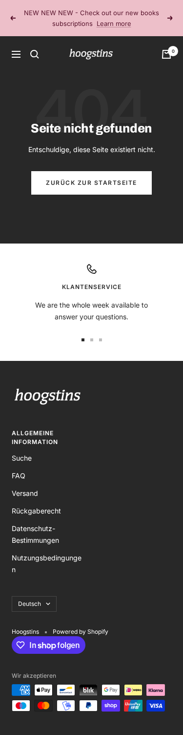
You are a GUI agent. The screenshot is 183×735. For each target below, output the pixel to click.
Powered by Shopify (80, 631)
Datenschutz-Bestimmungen (35, 534)
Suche (22, 458)
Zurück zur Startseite (91, 182)
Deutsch (29, 603)
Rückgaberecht (36, 511)
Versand (25, 493)
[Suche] (34, 54)
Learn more (114, 23)
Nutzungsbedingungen (46, 564)
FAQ (18, 475)
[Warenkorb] (166, 54)
